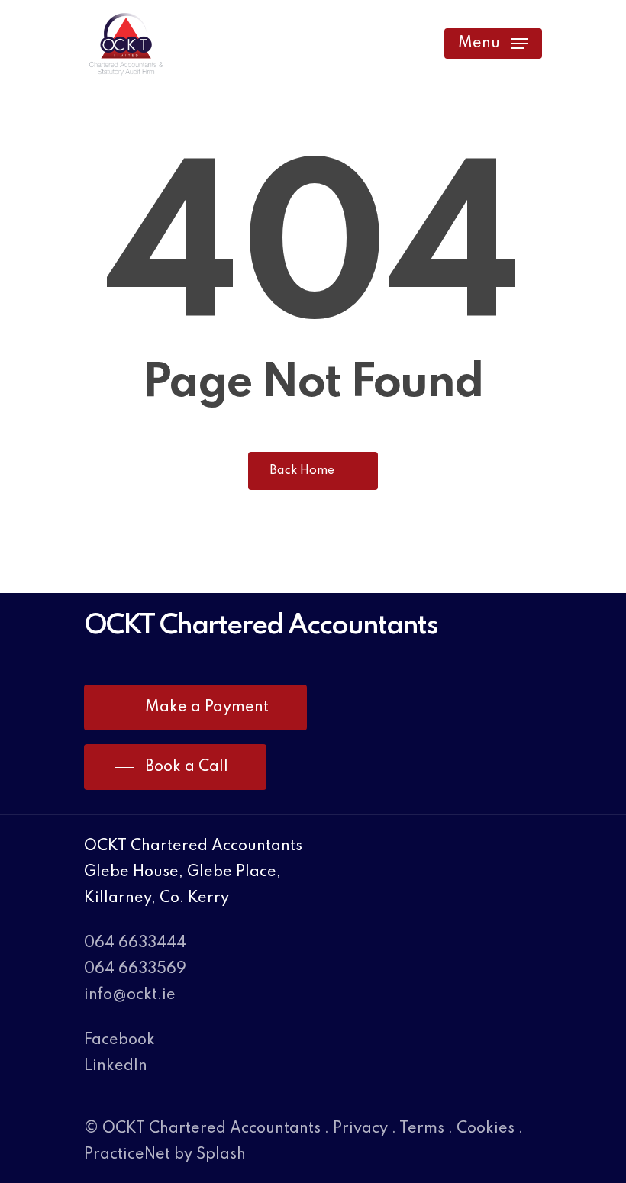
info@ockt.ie (130, 995)
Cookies (486, 1128)
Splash (221, 1154)
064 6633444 (135, 943)
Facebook (119, 1040)
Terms (421, 1128)
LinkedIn (115, 1066)
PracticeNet (127, 1154)
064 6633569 (135, 969)
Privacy (360, 1128)
